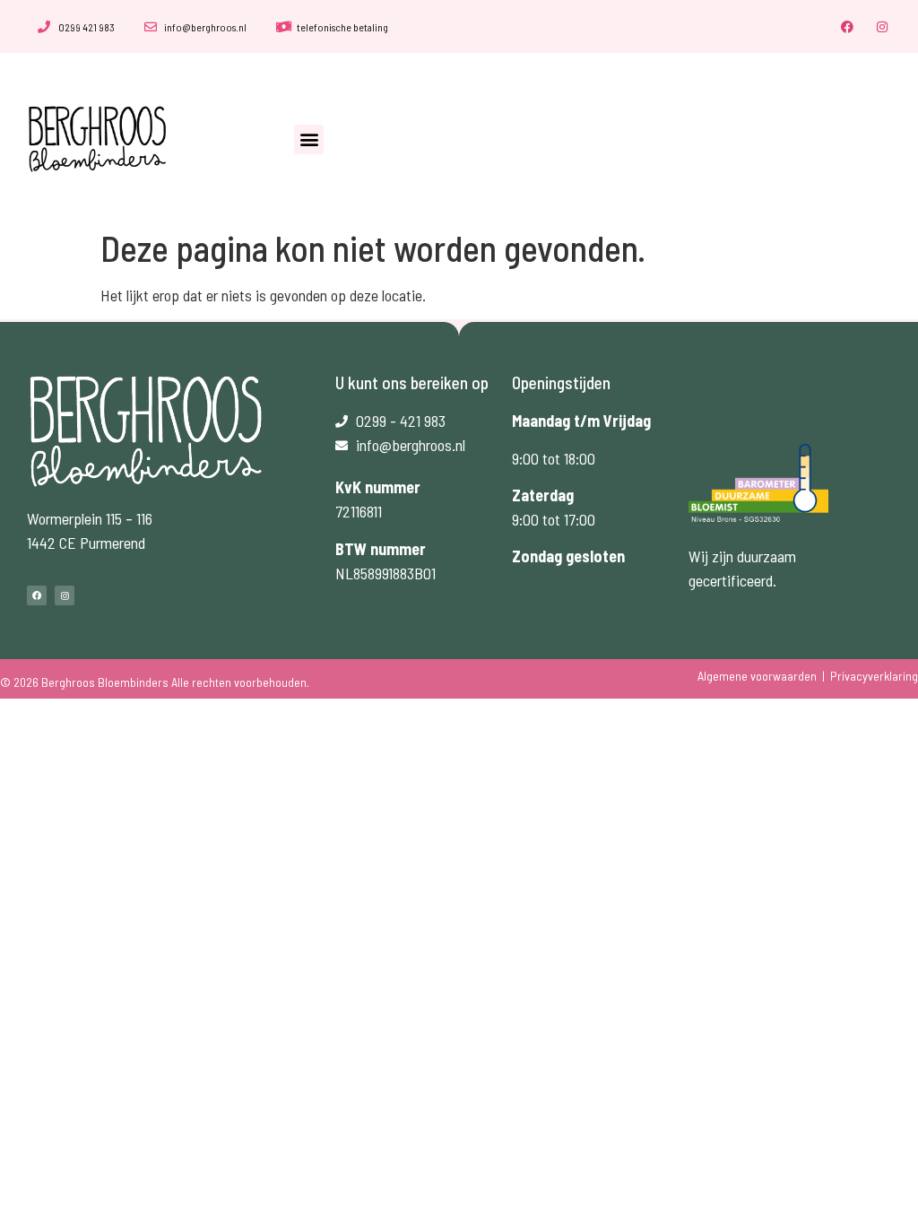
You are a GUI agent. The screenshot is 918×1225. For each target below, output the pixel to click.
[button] (309, 139)
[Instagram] (882, 26)
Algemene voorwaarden (757, 675)
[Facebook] (847, 26)
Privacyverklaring (874, 675)
